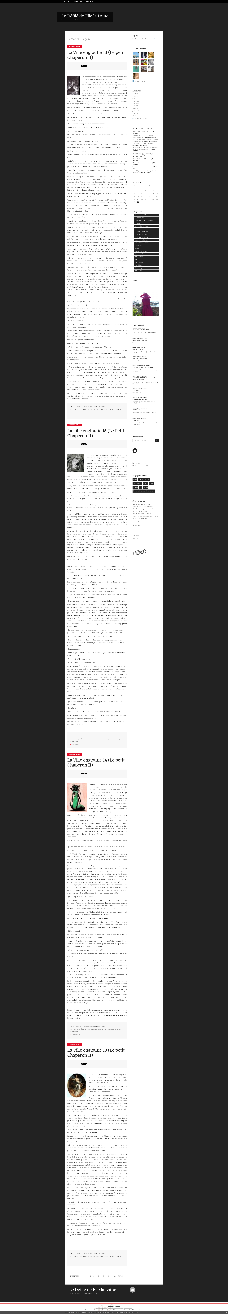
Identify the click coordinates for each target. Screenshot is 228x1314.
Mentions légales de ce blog (103, 1309)
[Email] (135, 450)
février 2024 (136, 99)
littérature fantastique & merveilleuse (91, 410)
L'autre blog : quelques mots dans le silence (145, 516)
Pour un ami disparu (140, 399)
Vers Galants (138, 265)
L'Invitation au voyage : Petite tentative (143, 509)
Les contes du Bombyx (98, 406)
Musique (137, 248)
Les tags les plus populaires (126, 1308)
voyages (135, 487)
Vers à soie (138, 259)
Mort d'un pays (138, 349)
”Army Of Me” (137, 159)
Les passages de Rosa (139, 521)
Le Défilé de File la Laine (84, 16)
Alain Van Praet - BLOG (140, 145)
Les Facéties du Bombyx (142, 243)
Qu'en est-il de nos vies (141, 330)
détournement (137, 483)
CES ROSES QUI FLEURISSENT (143, 367)
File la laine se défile (140, 215)
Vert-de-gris (138, 270)
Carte (135, 281)
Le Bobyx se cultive (140, 229)
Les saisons (138, 245)
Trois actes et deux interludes (142, 167)
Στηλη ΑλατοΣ (136, 525)
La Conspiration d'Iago (141, 226)
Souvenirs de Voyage (140, 340)
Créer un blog (111, 1306)
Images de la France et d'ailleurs (144, 220)
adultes (111, 410)
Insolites (137, 223)
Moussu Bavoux (137, 163)
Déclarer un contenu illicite (91, 1309)
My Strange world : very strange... (142, 511)
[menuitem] (68, 1)
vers (140, 487)
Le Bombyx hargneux (141, 234)
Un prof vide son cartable (140, 518)
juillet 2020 (136, 111)
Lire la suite (152, 39)
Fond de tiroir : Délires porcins (141, 504)
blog (141, 1309)
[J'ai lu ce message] (226, 1312)
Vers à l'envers (139, 256)
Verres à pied (139, 254)
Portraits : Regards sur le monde (142, 513)
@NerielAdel (136, 539)
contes (76, 410)
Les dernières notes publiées (114, 1308)
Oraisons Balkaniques (141, 251)
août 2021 (135, 106)
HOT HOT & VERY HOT (140, 358)
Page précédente (76, 1276)
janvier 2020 (136, 113)
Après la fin (136, 410)
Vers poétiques (139, 268)
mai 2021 (135, 108)
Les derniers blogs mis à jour (101, 1308)
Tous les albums (140, 81)
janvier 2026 (136, 96)
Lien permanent (77, 406)
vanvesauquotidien (150, 137)
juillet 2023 (136, 101)
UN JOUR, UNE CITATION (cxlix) (143, 143)
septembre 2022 (137, 103)
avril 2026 (135, 94)
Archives (78, 1)
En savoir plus (135, 1312)
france (135, 479)
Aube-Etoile (137, 420)
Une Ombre (136, 390)
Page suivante (119, 1276)
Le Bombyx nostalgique (141, 237)
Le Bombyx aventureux (141, 231)
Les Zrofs (135, 523)
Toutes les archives (141, 118)
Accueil (67, 1)
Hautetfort (118, 1306)
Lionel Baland (145, 172)
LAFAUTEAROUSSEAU (151, 141)
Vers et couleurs (139, 262)
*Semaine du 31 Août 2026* (141, 131)
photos (145, 483)
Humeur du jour (139, 217)
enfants (105, 410)
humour (116, 410)
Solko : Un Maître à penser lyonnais (143, 506)
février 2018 (136, 115)
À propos (89, 1)
